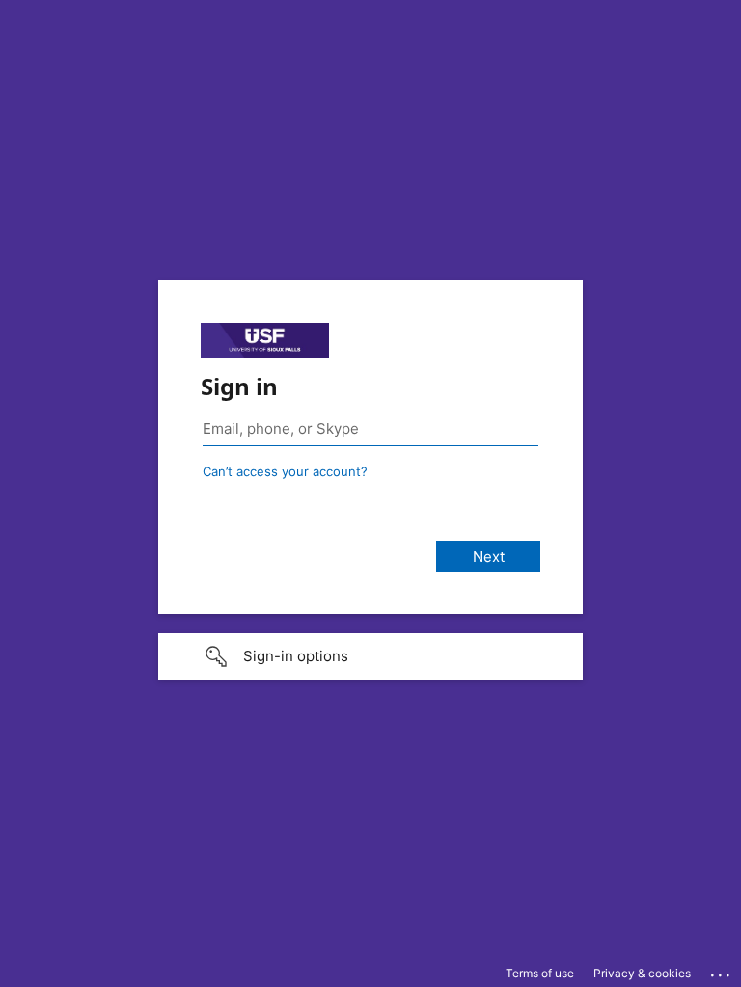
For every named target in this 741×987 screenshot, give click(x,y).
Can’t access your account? (285, 471)
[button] (370, 656)
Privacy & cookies (642, 973)
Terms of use (540, 973)
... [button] (721, 970)
